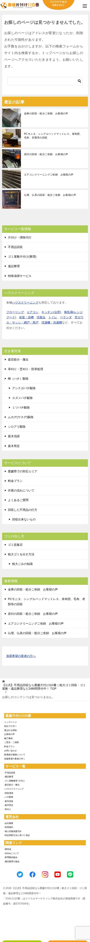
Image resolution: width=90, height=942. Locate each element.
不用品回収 (15, 247)
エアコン (33, 312)
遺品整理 (14, 266)
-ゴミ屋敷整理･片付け (14, 781)
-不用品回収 (9, 773)
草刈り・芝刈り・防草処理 (25, 369)
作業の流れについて (21, 490)
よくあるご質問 (18, 500)
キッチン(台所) (51, 312)
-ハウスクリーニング (14, 789)
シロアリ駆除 (17, 426)
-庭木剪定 (8, 805)
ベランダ (66, 317)
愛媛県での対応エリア (22, 471)
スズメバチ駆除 (22, 398)
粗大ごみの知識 (22, 563)
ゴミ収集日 (15, 544)
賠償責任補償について (14, 754)
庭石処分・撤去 (18, 359)
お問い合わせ (10, 750)
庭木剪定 (14, 446)
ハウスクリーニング (25, 302)
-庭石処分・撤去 (11, 785)
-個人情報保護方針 (13, 831)
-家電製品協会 (10, 857)
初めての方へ (10, 726)
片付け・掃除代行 (19, 237)
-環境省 (7, 849)
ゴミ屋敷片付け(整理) (22, 256)
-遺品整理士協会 (11, 861)
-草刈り (7, 809)
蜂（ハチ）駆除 (18, 378)
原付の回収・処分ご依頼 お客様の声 (46, 154)
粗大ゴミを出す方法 (21, 554)
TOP (44, 686)
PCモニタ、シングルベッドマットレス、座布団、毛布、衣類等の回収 (53, 135)
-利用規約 (8, 827)
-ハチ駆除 (8, 797)
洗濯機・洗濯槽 (51, 322)
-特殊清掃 (8, 793)
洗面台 (41, 317)
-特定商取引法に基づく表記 (17, 835)
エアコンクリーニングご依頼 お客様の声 (48, 174)
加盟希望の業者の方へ (21, 656)
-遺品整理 (8, 776)
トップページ (10, 722)
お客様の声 (9, 734)
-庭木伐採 (8, 801)
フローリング (15, 312)
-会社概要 (8, 823)
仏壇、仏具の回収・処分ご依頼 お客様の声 (50, 195)
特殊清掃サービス (19, 276)
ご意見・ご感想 (11, 742)
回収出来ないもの (24, 519)
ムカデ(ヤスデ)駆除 (20, 417)
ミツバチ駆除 (21, 407)
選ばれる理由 (10, 730)
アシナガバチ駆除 (24, 388)
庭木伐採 (14, 436)
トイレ (52, 317)
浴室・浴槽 (26, 317)
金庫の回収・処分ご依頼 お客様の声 (46, 113)
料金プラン (15, 481)
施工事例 (8, 738)
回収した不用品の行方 (22, 509)
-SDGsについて (11, 853)
